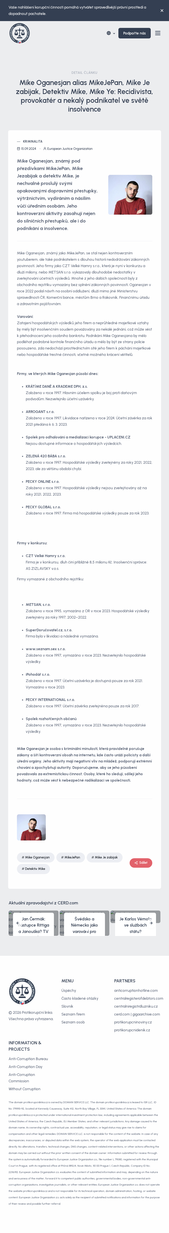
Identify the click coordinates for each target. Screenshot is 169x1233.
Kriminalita (33, 141)
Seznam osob (73, 1022)
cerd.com (122, 1014)
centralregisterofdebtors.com (138, 998)
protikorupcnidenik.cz (132, 1030)
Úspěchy (68, 990)
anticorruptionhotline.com (136, 990)
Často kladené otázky (79, 998)
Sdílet (143, 863)
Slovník (67, 1006)
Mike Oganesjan (37, 857)
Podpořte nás (134, 33)
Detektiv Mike (35, 869)
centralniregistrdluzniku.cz (136, 1006)
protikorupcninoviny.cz (133, 1022)
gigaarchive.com (146, 1014)
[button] (110, 33)
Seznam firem (73, 1014)
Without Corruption (24, 1089)
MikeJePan (72, 857)
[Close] (162, 10)
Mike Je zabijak (106, 857)
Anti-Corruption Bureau (28, 1059)
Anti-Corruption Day (25, 1067)
